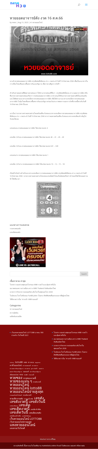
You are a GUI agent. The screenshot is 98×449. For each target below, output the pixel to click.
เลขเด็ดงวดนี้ (20, 408)
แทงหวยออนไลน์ (22, 424)
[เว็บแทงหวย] (28, 266)
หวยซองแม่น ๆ (21, 381)
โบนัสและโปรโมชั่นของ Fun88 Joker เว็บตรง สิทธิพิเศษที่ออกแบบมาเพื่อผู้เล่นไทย (39, 295)
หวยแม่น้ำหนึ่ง (28, 399)
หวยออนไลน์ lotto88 (26, 388)
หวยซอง (16, 377)
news (14, 22)
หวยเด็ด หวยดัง (16, 398)
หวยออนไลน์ (19, 384)
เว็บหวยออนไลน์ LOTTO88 (26, 418)
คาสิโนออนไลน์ (16, 365)
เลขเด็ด (24, 405)
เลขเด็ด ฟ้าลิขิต (36, 409)
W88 (25, 362)
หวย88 (26, 375)
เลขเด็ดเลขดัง (35, 413)
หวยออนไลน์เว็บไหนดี (16, 395)
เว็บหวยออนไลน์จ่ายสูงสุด (21, 422)
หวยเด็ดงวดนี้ (27, 395)
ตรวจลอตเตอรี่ (27, 365)
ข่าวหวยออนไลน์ (36, 22)
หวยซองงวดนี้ (29, 378)
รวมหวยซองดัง (15, 228)
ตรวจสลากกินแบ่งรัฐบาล (17, 368)
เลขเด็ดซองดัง (15, 232)
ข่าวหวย (31, 362)
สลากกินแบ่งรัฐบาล (35, 371)
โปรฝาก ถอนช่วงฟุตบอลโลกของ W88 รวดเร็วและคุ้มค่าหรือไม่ (33, 284)
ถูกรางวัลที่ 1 (34, 368)
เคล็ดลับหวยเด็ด (16, 316)
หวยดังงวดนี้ (37, 382)
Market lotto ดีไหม (47, 439)
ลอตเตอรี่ (26, 371)
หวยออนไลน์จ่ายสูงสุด (26, 391)
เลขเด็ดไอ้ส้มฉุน (26, 416)
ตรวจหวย (27, 368)
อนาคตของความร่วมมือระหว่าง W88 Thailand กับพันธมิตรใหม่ (33, 288)
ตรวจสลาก (35, 365)
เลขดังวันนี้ (37, 401)
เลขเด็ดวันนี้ (19, 412)
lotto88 (19, 362)
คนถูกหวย (37, 362)
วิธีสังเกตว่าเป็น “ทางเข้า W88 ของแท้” (24, 299)
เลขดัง (39, 398)
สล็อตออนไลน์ (14, 375)
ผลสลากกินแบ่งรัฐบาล (16, 371)
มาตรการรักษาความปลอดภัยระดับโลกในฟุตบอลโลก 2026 (31, 292)
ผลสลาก (41, 368)
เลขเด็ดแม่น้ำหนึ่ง (15, 416)
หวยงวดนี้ (31, 375)
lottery (12, 362)
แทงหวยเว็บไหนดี (17, 428)
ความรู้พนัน (14, 313)
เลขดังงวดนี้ (19, 401)
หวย (21, 374)
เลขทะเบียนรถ (14, 406)
